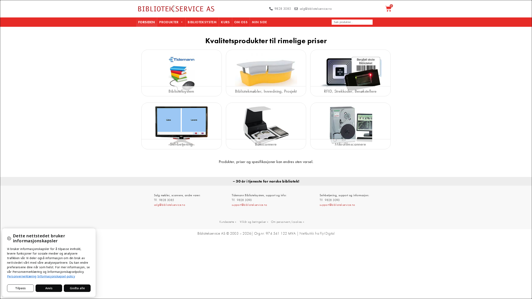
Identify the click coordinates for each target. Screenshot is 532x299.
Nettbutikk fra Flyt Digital (317, 233)
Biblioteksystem (202, 22)
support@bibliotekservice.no (249, 205)
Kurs (225, 22)
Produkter (169, 22)
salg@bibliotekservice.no (169, 205)
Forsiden (146, 22)
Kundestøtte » (227, 222)
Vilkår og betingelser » (254, 222)
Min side (259, 22)
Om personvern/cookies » (287, 222)
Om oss (241, 22)
